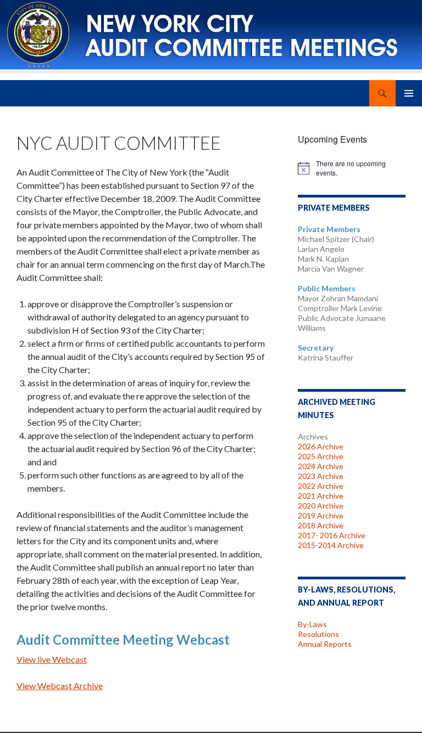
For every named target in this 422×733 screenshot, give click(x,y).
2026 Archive (320, 446)
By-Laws (312, 624)
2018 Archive (320, 525)
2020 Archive (320, 505)
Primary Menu (409, 93)
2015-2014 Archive (331, 545)
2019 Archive (320, 515)
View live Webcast (51, 659)
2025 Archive (320, 456)
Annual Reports (325, 644)
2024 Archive (320, 466)
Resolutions (318, 634)
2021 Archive (320, 495)
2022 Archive (320, 485)
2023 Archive (320, 476)
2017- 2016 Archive (331, 535)
